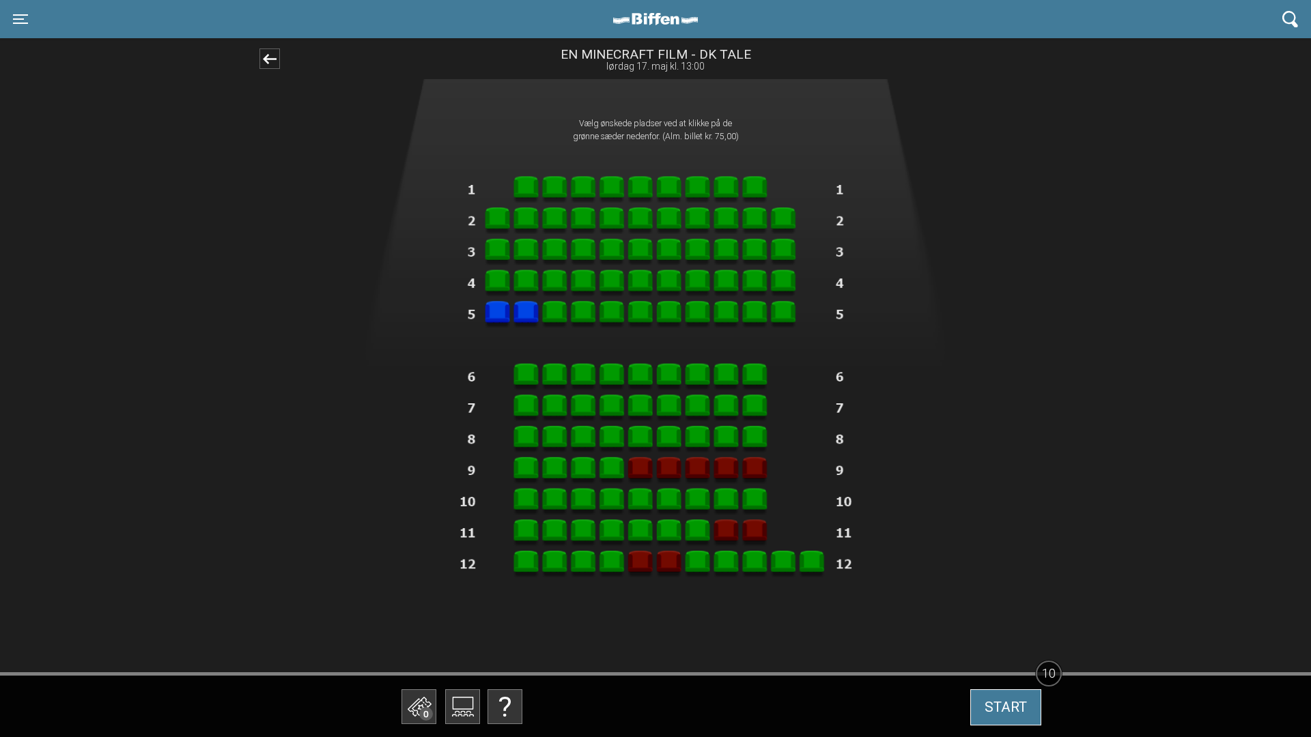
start (1006, 707)
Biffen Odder (660, 19)
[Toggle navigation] (1290, 19)
